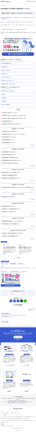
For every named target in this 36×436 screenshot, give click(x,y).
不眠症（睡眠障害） (13, 263)
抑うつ (7, 263)
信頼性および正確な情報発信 (11, 401)
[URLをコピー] (10, 300)
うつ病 (3, 263)
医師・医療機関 (19, 400)
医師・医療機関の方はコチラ (18, 339)
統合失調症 (3, 17)
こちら (17, 402)
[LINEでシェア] (25, 300)
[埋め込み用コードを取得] (18, 300)
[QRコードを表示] (14, 300)
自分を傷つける (20, 263)
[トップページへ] (18, 409)
